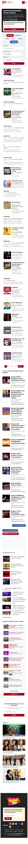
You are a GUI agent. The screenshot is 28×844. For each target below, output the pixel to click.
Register (16, 2)
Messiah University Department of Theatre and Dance (17, 207)
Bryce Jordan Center (16, 254)
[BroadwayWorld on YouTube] (10, 826)
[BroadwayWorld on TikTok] (19, 823)
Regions (15, 831)
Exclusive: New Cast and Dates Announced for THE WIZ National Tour (14, 737)
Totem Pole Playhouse (17, 232)
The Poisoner (7, 126)
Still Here (6, 191)
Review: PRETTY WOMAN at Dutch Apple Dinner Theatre (18, 378)
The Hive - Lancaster (19, 138)
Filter (14, 63)
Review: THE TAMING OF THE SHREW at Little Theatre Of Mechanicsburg (17, 411)
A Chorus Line (8, 157)
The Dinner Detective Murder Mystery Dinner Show (18, 112)
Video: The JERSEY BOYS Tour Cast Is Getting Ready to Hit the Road (12, 766)
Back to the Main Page (10, 530)
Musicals (18, 35)
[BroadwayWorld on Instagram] (13, 823)
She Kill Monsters (17, 353)
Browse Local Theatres (11, 533)
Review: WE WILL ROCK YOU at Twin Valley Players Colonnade (17, 470)
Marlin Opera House (18, 82)
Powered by (6, 19)
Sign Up (14, 29)
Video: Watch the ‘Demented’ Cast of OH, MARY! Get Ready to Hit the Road (14, 781)
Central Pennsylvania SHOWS (13, 621)
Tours (13, 38)
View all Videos (6, 617)
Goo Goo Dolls (16, 69)
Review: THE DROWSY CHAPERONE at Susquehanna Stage (18, 441)
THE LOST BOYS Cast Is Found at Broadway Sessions (18, 594)
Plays (7, 38)
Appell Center (19, 317)
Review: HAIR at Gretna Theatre (16, 484)
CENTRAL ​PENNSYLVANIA (10, 2)
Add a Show (14, 694)
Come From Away (9, 80)
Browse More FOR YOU (13, 588)
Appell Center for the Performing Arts (17, 183)
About (12, 829)
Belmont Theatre (18, 159)
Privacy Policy (17, 835)
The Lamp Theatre (18, 103)
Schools (20, 38)
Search (6, 45)
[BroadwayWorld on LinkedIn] (16, 823)
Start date (7, 51)
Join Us (22, 829)
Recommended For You (8, 552)
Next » (20, 366)
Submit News (8, 831)
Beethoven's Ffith (17, 181)
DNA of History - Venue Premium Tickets (17, 169)
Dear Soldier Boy (17, 302)
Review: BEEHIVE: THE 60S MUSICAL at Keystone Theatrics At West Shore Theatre (17, 394)
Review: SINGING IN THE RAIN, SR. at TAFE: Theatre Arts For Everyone (18, 498)
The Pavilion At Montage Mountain (17, 71)
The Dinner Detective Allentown (16, 117)
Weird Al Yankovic (17, 252)
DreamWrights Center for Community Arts (18, 331)
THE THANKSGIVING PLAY (18, 89)
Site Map (20, 831)
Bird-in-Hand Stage (16, 305)
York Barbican (19, 172)
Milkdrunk (7, 241)
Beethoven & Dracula (16, 315)
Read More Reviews (18, 525)
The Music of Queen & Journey (18, 228)
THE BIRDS (15, 287)
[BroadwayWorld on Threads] (22, 823)
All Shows (10, 35)
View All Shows (14, 691)
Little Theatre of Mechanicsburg (16, 291)
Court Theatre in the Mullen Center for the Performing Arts (14, 219)
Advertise (6, 829)
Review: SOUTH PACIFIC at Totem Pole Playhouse (17, 455)
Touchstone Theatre (19, 128)
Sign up (14, 715)
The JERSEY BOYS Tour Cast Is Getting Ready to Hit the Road (19, 612)
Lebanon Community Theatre (17, 356)
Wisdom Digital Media (17, 833)
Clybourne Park (16, 327)
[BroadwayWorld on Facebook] (10, 823)
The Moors (7, 216)
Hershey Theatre (11, 280)
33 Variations (16, 202)
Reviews (14, 42)
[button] (23, 2)
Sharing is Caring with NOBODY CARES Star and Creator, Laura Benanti (19, 607)
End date (6, 57)
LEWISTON (7, 136)
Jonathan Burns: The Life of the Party (18, 339)
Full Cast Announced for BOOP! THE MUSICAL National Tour (12, 752)
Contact (17, 829)
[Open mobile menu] (26, 2)
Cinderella (7, 278)
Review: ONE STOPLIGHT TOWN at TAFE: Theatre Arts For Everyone (18, 426)
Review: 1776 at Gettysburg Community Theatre (18, 513)
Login (20, 2)
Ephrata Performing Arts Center (17, 94)
